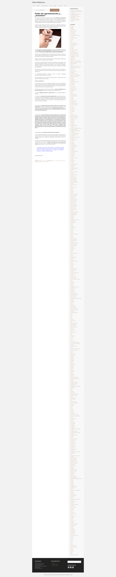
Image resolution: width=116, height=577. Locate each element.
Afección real (73, 59)
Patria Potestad (73, 399)
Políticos (72, 409)
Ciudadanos (72, 111)
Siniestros (72, 500)
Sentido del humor (73, 495)
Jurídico (72, 328)
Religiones (72, 468)
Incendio (72, 289)
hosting (63, 574)
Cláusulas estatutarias (74, 117)
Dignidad (72, 226)
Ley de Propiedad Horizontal (75, 342)
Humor (72, 284)
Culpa (72, 170)
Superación (72, 509)
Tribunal (72, 522)
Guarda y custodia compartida (75, 279)
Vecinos (72, 540)
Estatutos (72, 249)
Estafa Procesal (73, 248)
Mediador (72, 359)
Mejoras (72, 361)
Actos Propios (73, 45)
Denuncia (72, 190)
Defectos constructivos (74, 182)
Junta (71, 321)
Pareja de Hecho (73, 397)
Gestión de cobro (73, 276)
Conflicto (72, 142)
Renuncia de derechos (74, 469)
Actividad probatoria (74, 43)
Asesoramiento (73, 86)
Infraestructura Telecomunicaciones (76, 298)
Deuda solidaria (73, 222)
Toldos (72, 514)
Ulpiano (72, 527)
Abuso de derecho (73, 31)
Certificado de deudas (74, 104)
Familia (72, 263)
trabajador (72, 517)
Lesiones (72, 337)
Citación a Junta (73, 108)
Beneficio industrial (74, 94)
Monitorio (72, 368)
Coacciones (72, 120)
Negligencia (72, 374)
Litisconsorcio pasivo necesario (75, 348)
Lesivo (72, 338)
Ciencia (72, 106)
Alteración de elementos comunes (76, 66)
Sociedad (72, 503)
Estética (72, 250)
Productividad (73, 423)
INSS (71, 303)
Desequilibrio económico (74, 219)
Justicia (72, 330)
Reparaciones (73, 472)
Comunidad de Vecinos (74, 134)
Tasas (72, 510)
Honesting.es (68, 574)
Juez (71, 316)
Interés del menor (73, 307)
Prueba (72, 437)
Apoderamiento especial (74, 76)
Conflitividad (73, 143)
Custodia (72, 173)
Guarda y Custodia (73, 277)
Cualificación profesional (74, 168)
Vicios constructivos (74, 545)
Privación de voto (73, 418)
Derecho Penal (73, 206)
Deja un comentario (55, 10)
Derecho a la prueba (74, 195)
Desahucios (72, 217)
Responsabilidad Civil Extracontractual (76, 478)
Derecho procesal (73, 208)
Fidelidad (36, 161)
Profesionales (73, 426)
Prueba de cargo (73, 440)
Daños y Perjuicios (73, 179)
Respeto (72, 474)
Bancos (72, 93)
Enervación (72, 241)
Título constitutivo (73, 513)
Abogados (40, 160)
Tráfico (72, 519)
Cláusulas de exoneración (74, 116)
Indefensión (72, 290)
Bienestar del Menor (74, 95)
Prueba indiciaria (73, 442)
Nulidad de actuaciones (74, 382)
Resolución (72, 473)
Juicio (71, 317)
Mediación (72, 357)
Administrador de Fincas (74, 53)
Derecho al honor (73, 196)
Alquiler (72, 64)
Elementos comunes (74, 240)
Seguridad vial (73, 487)
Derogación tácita (73, 214)
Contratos (72, 159)
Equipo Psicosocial (73, 244)
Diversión (72, 230)
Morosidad (72, 370)
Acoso (72, 40)
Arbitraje (72, 77)
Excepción (72, 255)
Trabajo (72, 518)
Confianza (56, 160)
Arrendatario (73, 84)
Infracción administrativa (74, 294)
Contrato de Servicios (74, 157)
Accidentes (72, 36)
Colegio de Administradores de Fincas (76, 128)
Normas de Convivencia (74, 377)
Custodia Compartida (74, 174)
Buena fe (53, 160)
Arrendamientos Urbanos (74, 81)
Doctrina (72, 232)
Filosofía (72, 267)
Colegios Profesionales (74, 129)
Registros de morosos (74, 463)
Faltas (72, 262)
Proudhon (72, 436)
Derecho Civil (44, 160)
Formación (72, 271)
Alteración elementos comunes (75, 67)
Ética (71, 254)
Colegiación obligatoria (74, 125)
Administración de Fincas (74, 52)
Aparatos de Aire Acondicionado (75, 75)
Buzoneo (72, 98)
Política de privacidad (55, 564)
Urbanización (73, 531)
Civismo (72, 113)
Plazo (72, 406)
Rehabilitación (73, 464)
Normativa (72, 379)
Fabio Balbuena (38, 2)
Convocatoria (73, 160)
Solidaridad (72, 505)
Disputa (72, 228)
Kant (71, 333)
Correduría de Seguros (74, 164)
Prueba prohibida (73, 446)
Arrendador (72, 79)
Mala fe (72, 352)
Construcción (73, 152)
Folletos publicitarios (74, 268)
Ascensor (72, 85)
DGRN (72, 224)
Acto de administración (74, 44)
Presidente (72, 413)
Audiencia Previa (73, 88)
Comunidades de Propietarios (75, 137)
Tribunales (72, 526)
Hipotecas (72, 281)
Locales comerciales (74, 350)
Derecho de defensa (74, 199)
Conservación (73, 147)
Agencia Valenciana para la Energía (76, 62)
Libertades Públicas (74, 346)
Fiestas (72, 266)
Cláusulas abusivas (73, 115)
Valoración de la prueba (74, 535)
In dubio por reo (73, 288)
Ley (71, 339)
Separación (72, 496)
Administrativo (73, 58)
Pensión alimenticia (74, 401)
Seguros (72, 491)
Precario (72, 410)
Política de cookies (54, 565)
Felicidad (72, 264)
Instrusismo (72, 304)
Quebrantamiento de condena (75, 451)
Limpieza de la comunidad (75, 18)
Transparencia (73, 521)
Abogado (72, 27)
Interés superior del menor (75, 308)
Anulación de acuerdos (74, 73)
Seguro (72, 488)
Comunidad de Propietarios (75, 133)
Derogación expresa (74, 213)
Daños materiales (73, 177)
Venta (72, 543)
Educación (72, 237)
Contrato (72, 156)
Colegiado (72, 126)
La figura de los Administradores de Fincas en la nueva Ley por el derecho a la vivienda (76, 11)
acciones (72, 39)
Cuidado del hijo (73, 169)
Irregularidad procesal (74, 312)
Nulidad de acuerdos (74, 383)
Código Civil (72, 121)
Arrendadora (73, 80)
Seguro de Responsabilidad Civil (75, 490)
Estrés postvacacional (74, 253)
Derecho (72, 192)
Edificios (72, 236)
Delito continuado (73, 187)
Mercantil (72, 365)
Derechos (72, 210)
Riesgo (72, 479)
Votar (72, 552)
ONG (71, 390)
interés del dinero (73, 306)
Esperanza (72, 246)
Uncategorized (73, 530)
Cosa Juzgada (73, 165)
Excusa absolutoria (73, 257)
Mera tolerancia (73, 364)
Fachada (72, 259)
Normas (72, 375)
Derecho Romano (73, 209)
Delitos (72, 188)
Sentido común (73, 494)
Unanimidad (72, 528)
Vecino (72, 539)
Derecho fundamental (74, 205)
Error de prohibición (74, 245)
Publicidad (72, 450)
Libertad (72, 344)
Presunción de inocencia (74, 414)
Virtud (72, 548)
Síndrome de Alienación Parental (75, 499)
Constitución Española (74, 151)
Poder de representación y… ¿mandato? (48, 14)
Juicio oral (72, 319)
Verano (72, 544)
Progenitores (73, 427)
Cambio (72, 99)
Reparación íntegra (73, 470)
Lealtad (39, 161)
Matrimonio (72, 355)
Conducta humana (73, 139)
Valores (72, 536)
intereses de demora (74, 310)
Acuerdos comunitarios (74, 49)
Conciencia (72, 138)
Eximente (72, 258)
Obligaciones (73, 387)
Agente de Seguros (74, 63)
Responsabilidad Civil (74, 477)
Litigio (72, 347)
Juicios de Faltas (73, 320)
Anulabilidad (72, 72)
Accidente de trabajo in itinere (75, 35)
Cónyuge (72, 161)
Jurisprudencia (73, 329)
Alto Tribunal (73, 68)
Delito (72, 186)
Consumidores (73, 155)
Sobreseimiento (73, 501)
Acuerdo (72, 47)
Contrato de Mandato (62, 160)
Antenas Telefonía (73, 71)
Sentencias (72, 492)
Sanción (72, 482)
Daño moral (72, 175)
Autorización (73, 90)
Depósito (72, 191)
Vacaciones (72, 534)
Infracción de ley (73, 295)
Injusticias (72, 299)
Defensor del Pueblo (74, 184)
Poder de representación (44, 161)
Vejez (72, 541)
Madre (72, 351)
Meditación (72, 360)
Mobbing (72, 366)
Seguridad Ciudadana (74, 486)
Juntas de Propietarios (74, 326)
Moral (72, 369)
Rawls (72, 454)
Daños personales (73, 178)
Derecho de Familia (74, 200)
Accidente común (73, 34)
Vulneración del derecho (74, 554)
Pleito (72, 408)
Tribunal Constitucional (74, 523)
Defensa (72, 183)
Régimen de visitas (73, 460)
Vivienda (72, 549)
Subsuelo (72, 508)
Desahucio (72, 215)
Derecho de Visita (73, 201)
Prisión (72, 417)
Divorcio (72, 231)
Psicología (72, 447)
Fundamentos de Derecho (75, 272)
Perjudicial (72, 405)
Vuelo (72, 553)
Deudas (72, 223)
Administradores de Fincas (75, 54)
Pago (71, 396)
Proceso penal (73, 422)
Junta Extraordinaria (74, 324)
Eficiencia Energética (74, 239)
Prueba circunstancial (74, 438)
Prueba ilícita (73, 441)
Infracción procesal (74, 297)
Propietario (72, 433)
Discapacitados (73, 227)
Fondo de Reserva (73, 270)
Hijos (71, 280)
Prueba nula (72, 445)
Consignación (73, 148)
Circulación (72, 107)
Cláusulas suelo (73, 119)
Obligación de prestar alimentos (75, 386)
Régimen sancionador (74, 461)
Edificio (72, 235)
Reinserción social (73, 465)
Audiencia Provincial (74, 89)
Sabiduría (72, 481)
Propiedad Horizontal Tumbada (75, 432)
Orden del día (73, 392)
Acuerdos (72, 48)
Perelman (72, 404)
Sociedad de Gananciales (74, 504)
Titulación (72, 512)
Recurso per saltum (74, 459)
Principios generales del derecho (75, 415)
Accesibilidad (73, 32)
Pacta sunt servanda (74, 395)
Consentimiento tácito (74, 146)
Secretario (72, 483)
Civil (71, 112)
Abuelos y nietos (73, 30)
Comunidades (73, 135)
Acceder (71, 574)
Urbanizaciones (73, 532)
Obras (72, 388)
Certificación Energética (74, 103)
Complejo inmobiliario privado (75, 130)
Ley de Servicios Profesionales (75, 343)
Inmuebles (72, 302)
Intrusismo (72, 311)
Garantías (72, 275)
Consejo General (73, 144)
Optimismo (72, 391)
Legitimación (73, 335)
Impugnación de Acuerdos (75, 286)
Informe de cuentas (74, 293)
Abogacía (72, 26)
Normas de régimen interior (75, 378)
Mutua (72, 373)
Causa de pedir (73, 102)
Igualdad (72, 285)
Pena (71, 400)
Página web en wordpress (57, 574)
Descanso (72, 218)
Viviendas (72, 550)
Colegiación (72, 124)
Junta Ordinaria (73, 325)
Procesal (72, 419)
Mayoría (72, 356)
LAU (71, 334)
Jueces (72, 315)
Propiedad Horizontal (74, 431)
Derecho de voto (73, 204)
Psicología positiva (73, 449)
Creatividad (72, 166)
